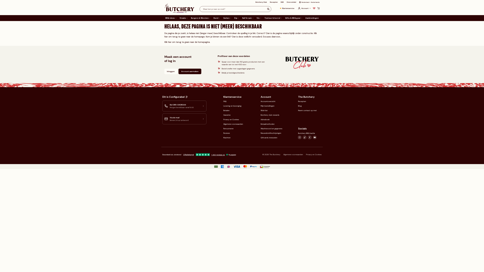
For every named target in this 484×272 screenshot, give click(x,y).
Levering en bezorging (232, 106)
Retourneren (228, 128)
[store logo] (179, 8)
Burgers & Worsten (200, 18)
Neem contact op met (307, 110)
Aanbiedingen (312, 18)
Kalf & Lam (247, 18)
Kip (235, 18)
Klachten (227, 138)
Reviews (226, 133)
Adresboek (265, 119)
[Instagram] (299, 137)
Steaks (183, 18)
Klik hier (168, 42)
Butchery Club (261, 2)
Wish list (264, 110)
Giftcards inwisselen (269, 138)
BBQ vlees (170, 18)
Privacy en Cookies (231, 119)
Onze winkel (291, 2)
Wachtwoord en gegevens (271, 128)
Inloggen (171, 71)
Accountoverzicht (268, 101)
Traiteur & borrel (272, 18)
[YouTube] (314, 137)
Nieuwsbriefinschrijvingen (271, 133)
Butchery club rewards (270, 115)
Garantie (227, 115)
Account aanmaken (190, 71)
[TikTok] (304, 137)
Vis (258, 18)
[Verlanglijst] (314, 8)
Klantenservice (288, 8)
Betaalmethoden (268, 124)
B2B (282, 2)
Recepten (274, 2)
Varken (226, 18)
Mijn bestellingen (267, 106)
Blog (300, 106)
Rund (216, 18)
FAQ (224, 101)
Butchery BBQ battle (306, 133)
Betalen (226, 110)
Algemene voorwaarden (233, 124)
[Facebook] (309, 137)
